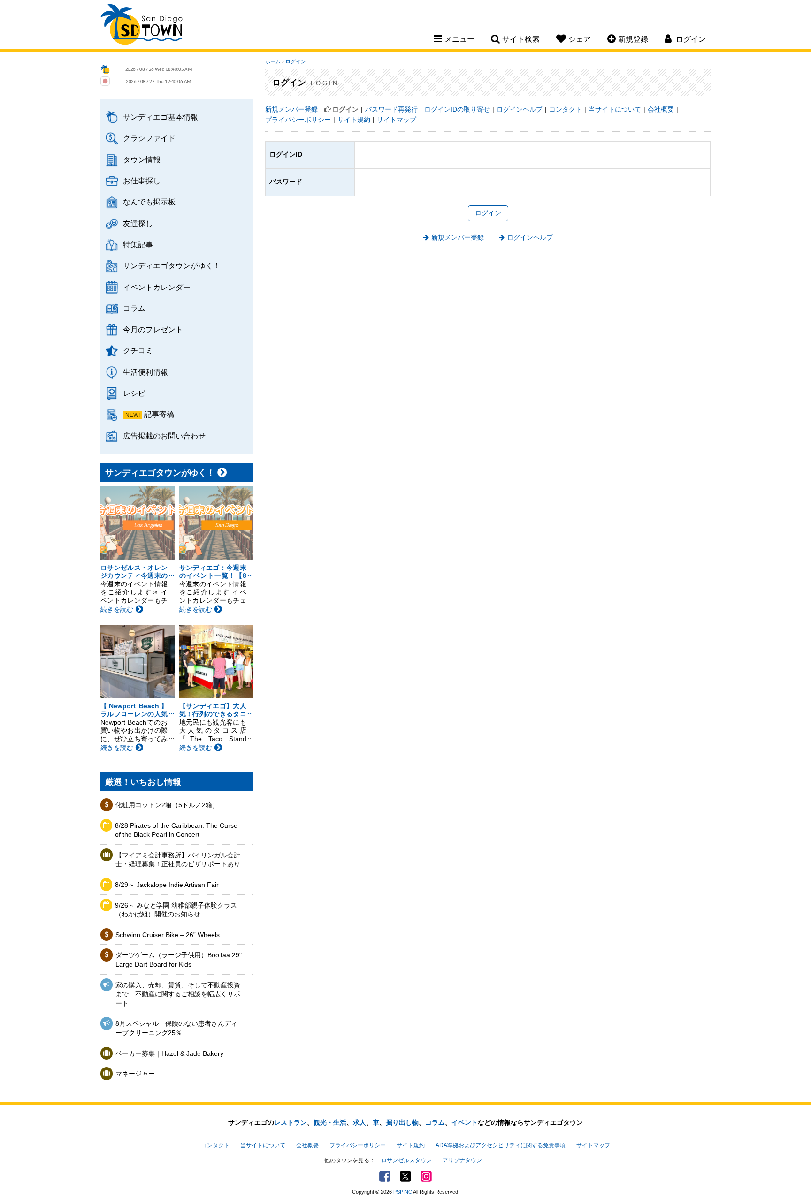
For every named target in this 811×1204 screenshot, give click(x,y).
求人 (359, 1122)
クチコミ (138, 350)
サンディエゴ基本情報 (160, 117)
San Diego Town (141, 25)
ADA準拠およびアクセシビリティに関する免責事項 (501, 1145)
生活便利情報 (145, 372)
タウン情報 (142, 159)
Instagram (426, 1176)
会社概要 (661, 109)
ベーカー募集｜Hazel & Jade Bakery (169, 1053)
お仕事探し (142, 180)
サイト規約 (353, 119)
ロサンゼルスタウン (406, 1160)
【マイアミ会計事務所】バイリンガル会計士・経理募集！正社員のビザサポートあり (177, 859)
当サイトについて (615, 109)
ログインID (285, 154)
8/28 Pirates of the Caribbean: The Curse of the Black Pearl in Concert (176, 830)
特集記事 (138, 244)
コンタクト (565, 109)
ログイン (295, 61)
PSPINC (402, 1192)
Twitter (405, 1176)
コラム (134, 308)
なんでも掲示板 (149, 201)
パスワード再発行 (391, 109)
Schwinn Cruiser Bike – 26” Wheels (167, 935)
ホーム (273, 61)
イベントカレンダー (157, 287)
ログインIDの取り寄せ (457, 109)
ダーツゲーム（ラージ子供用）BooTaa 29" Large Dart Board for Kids (178, 959)
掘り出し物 (402, 1122)
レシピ (134, 393)
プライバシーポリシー (298, 119)
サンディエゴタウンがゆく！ (172, 265)
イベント (464, 1122)
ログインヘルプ (520, 109)
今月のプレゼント (153, 329)
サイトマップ (396, 119)
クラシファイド (149, 138)
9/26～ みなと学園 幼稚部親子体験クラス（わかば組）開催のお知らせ (176, 909)
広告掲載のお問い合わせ (164, 436)
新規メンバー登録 (291, 109)
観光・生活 (330, 1122)
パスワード (285, 181)
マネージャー (135, 1073)
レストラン (290, 1122)
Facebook (384, 1176)
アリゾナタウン (462, 1160)
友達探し (138, 223)
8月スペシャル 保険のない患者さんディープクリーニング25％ (176, 1028)
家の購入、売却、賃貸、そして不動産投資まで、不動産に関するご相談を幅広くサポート (177, 994)
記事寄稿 (159, 414)
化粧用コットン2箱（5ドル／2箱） (167, 805)
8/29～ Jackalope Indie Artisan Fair (167, 884)
